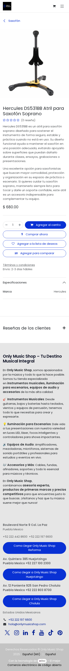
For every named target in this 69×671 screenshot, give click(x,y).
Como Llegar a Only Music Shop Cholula (34, 601)
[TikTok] (51, 633)
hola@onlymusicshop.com (27, 624)
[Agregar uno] (19, 225)
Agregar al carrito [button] (48, 225)
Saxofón (14, 21)
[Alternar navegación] (62, 6)
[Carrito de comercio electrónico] (54, 6)
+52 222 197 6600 (20, 620)
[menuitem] (31, 654)
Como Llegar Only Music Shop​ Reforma (34, 548)
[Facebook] (33, 633)
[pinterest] (60, 633)
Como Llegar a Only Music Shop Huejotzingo (34, 574)
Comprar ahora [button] (36, 234)
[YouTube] (41, 633)
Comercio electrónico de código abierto (34, 665)
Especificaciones (15, 282)
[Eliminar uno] (6, 225)
